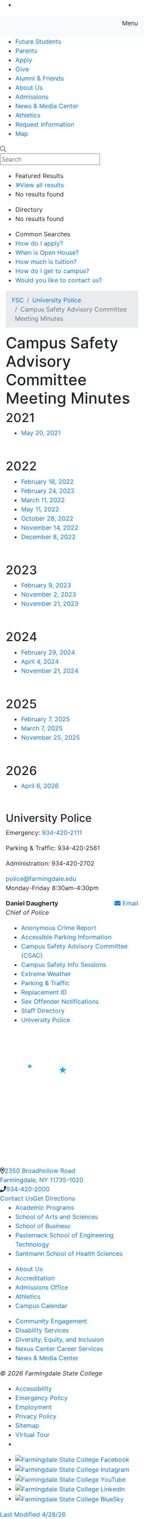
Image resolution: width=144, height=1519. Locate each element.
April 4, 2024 (40, 661)
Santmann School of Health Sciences (68, 1253)
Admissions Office (41, 1287)
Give (22, 69)
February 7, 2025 (45, 719)
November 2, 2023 (48, 594)
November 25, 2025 (50, 737)
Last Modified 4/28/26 (33, 1514)
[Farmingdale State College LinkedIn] (70, 1489)
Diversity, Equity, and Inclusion (59, 1339)
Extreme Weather (46, 974)
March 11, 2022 (43, 500)
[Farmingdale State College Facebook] (72, 1459)
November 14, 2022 (49, 527)
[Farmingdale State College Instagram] (72, 1469)
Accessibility (33, 1388)
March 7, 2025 (42, 728)
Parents (26, 50)
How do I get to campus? (52, 271)
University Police (56, 300)
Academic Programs (44, 1207)
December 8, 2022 (48, 537)
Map (21, 133)
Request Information (44, 124)
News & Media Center (46, 106)
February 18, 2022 (47, 481)
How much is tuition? (45, 262)
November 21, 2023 (49, 603)
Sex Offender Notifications (60, 1001)
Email (129, 903)
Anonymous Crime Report (58, 928)
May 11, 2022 (40, 509)
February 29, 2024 (48, 652)
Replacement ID (44, 992)
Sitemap (27, 1425)
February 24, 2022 (47, 491)
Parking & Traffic (45, 983)
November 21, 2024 (49, 671)
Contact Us (16, 1198)
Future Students (38, 41)
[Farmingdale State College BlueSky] (69, 1498)
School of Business (42, 1226)
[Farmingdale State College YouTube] (70, 1479)
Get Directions (54, 1198)
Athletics (27, 115)
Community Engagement (51, 1321)
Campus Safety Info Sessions (63, 964)
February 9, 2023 (46, 585)
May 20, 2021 (41, 433)
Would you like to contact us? (58, 280)
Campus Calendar (41, 1306)
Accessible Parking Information (66, 937)
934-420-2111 (62, 832)
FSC (18, 300)
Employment (33, 1407)
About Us (29, 87)
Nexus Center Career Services (59, 1348)
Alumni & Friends (39, 78)
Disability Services (42, 1330)
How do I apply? (39, 243)
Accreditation (35, 1278)
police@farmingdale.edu (41, 878)
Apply (23, 60)
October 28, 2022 (47, 518)
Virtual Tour (32, 1434)
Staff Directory (43, 1010)
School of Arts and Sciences (56, 1216)
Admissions (31, 97)
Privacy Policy (35, 1416)
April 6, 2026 (40, 786)
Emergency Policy (41, 1398)
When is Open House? (47, 252)
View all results (42, 185)
